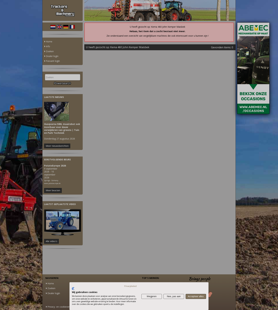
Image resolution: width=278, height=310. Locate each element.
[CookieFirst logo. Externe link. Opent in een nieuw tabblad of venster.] (73, 288)
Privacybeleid (130, 286)
